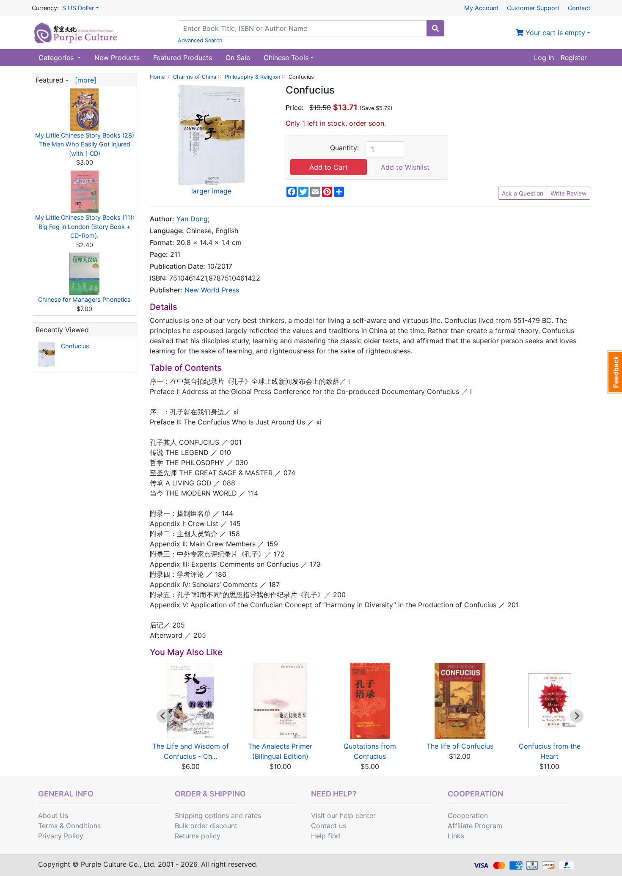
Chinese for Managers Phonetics (84, 299)
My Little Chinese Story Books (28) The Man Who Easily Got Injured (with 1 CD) (84, 144)
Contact (579, 7)
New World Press (211, 290)
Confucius (75, 346)
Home (157, 77)
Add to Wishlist (405, 167)
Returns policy (197, 836)
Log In (544, 57)
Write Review (568, 193)
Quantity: (344, 147)
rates (253, 815)
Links (456, 836)
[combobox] (302, 28)
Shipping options (202, 815)
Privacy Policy (60, 836)
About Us (53, 815)
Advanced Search (200, 40)
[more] (83, 80)
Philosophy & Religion (252, 77)
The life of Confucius (460, 746)
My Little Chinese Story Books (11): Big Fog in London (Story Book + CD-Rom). (84, 226)
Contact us (328, 825)
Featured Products (182, 57)
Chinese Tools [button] (286, 57)
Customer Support (533, 7)
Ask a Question (522, 193)
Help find (325, 836)
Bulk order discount (206, 825)
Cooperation (468, 815)
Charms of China (194, 77)
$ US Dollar (78, 7)
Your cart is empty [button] (554, 32)
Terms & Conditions (69, 825)
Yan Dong (192, 219)
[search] (435, 28)
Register (574, 57)
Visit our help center (343, 815)
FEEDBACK (614, 372)
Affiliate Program (475, 825)
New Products (117, 57)
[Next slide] (576, 716)
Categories (57, 57)
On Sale (238, 57)
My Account (481, 7)
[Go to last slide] (163, 716)
